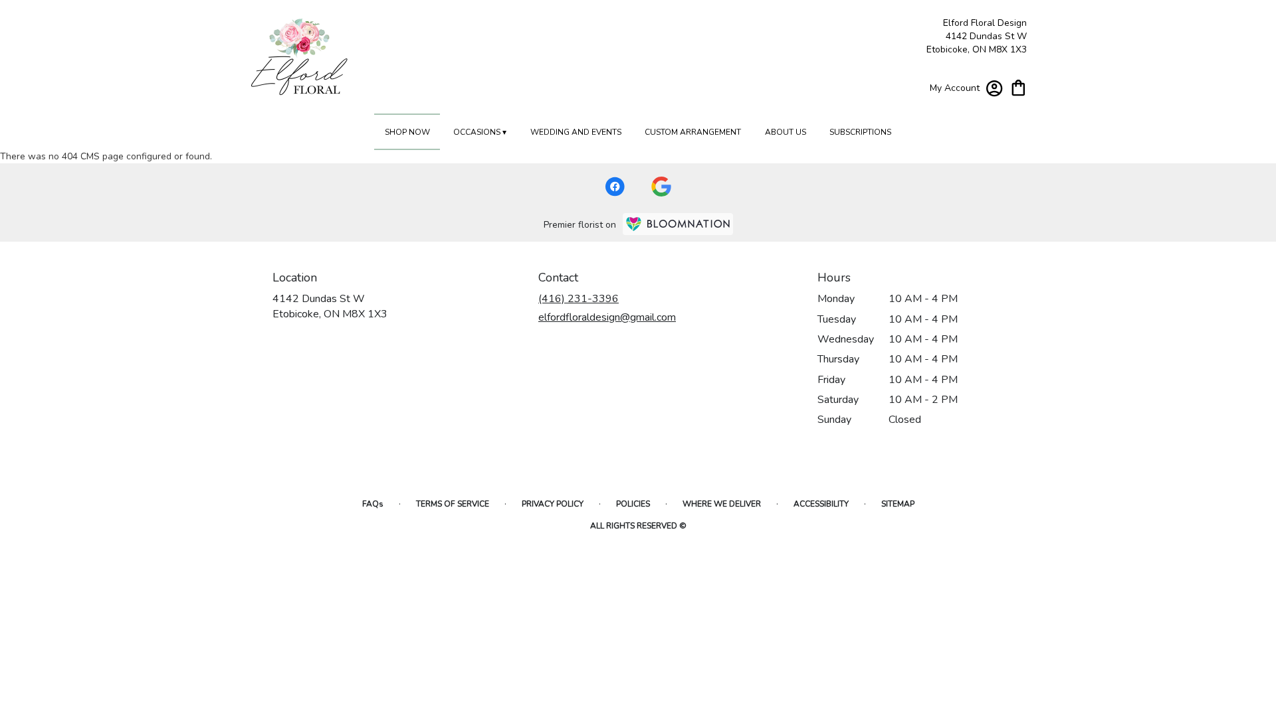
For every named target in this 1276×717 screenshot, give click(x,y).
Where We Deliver (722, 504)
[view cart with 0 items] (1018, 86)
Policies (633, 504)
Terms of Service (452, 504)
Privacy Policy (553, 504)
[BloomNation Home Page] (678, 224)
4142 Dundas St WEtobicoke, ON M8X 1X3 (329, 306)
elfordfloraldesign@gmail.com (607, 317)
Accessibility (821, 504)
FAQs (372, 504)
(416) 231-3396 (578, 298)
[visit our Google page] (661, 187)
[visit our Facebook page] (614, 187)
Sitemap (897, 504)
